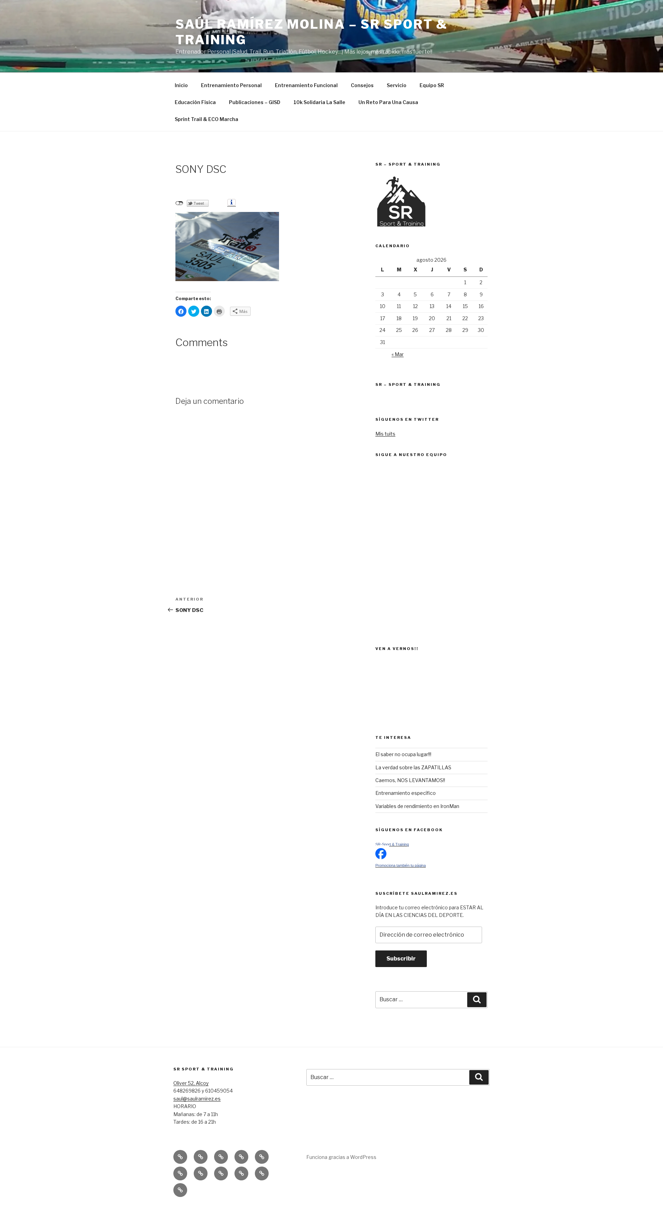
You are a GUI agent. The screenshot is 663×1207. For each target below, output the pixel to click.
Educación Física (195, 102)
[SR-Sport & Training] (380, 857)
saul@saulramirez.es (197, 1099)
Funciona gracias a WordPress (341, 1157)
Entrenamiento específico (405, 793)
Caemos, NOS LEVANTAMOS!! (410, 780)
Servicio (396, 85)
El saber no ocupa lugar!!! (403, 754)
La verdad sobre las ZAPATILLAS (413, 767)
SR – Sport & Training (408, 384)
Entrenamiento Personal (231, 85)
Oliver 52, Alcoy (191, 1083)
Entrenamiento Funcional (306, 85)
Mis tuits (385, 434)
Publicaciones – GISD (254, 102)
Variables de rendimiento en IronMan (417, 806)
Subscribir (401, 958)
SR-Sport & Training (392, 844)
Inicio (181, 85)
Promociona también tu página (400, 865)
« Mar (398, 354)
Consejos (362, 85)
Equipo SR (432, 85)
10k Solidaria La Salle (319, 102)
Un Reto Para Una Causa (388, 102)
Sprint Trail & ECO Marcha (206, 119)
